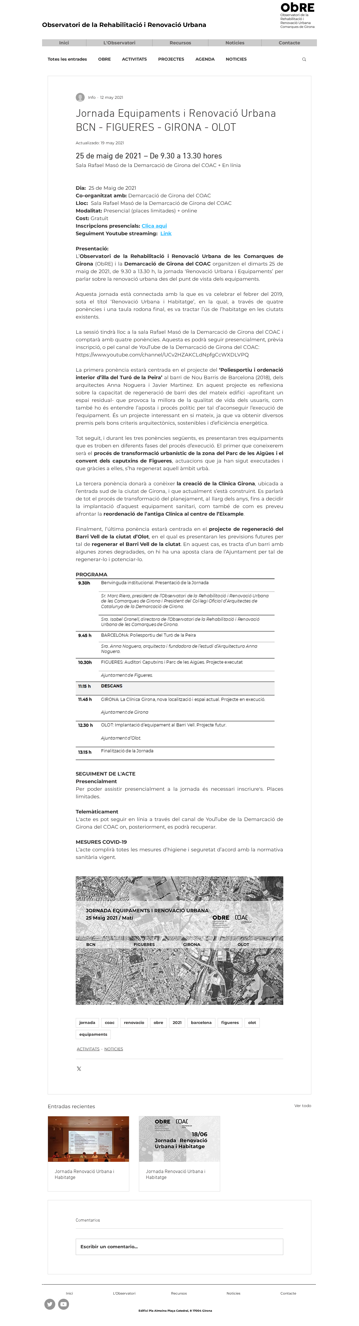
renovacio (134, 1022)
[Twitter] (49, 1304)
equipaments (93, 1034)
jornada (87, 1022)
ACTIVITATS (134, 59)
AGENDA (205, 59)
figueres (230, 1022)
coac (109, 1022)
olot (252, 1022)
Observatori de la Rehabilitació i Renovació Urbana (124, 25)
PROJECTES (171, 59)
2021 (177, 1022)
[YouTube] (63, 1304)
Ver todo (302, 1105)
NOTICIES (236, 59)
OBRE (104, 59)
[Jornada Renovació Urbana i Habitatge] (88, 1139)
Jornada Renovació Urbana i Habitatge (84, 1175)
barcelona (201, 1022)
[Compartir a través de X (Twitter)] (78, 1068)
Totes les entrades (67, 59)
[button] (119, 42)
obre (158, 1022)
